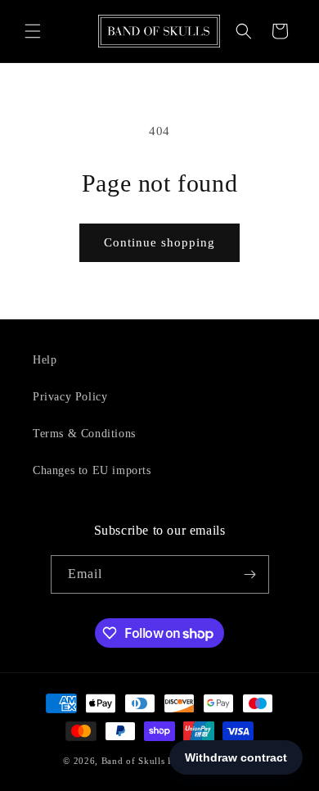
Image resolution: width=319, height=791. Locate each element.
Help (44, 360)
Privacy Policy (70, 397)
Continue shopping (159, 242)
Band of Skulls (133, 761)
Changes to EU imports (92, 470)
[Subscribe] (250, 574)
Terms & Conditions (84, 433)
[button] (33, 31)
